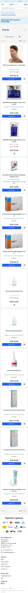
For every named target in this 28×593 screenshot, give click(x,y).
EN (19, 1)
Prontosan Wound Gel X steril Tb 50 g (14, 450)
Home (2, 12)
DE (17, 1)
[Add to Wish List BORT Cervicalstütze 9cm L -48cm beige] (24, 79)
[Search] (25, 8)
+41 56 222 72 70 (7, 550)
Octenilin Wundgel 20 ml (14, 370)
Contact (13, 1)
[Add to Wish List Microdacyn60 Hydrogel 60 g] (24, 344)
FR (22, 1)
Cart (2, 578)
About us (8, 1)
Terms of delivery (5, 566)
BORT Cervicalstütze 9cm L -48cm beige (14, 65)
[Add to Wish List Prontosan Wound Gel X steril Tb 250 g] (24, 424)
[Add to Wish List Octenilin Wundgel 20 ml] (24, 384)
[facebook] (1, 583)
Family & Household (9, 12)
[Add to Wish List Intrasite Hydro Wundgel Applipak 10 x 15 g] (24, 227)
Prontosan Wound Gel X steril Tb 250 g (14, 410)
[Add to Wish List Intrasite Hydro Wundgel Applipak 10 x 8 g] (24, 265)
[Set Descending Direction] (19, 37)
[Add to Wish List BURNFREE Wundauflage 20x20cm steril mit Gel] (14, 153)
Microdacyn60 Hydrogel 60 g (14, 331)
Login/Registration (6, 576)
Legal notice (4, 564)
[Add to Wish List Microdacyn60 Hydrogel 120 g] (14, 305)
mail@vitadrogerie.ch (9, 552)
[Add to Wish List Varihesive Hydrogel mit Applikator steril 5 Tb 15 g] (24, 503)
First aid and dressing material (8, 13)
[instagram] (3, 583)
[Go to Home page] (14, 4)
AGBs (2, 559)
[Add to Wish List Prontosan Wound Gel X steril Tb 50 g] (24, 463)
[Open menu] (2, 4)
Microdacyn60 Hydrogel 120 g (14, 291)
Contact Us (4, 569)
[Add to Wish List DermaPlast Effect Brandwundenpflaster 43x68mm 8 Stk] (24, 190)
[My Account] (24, 4)
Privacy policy (4, 562)
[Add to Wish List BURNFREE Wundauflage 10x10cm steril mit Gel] (24, 116)
